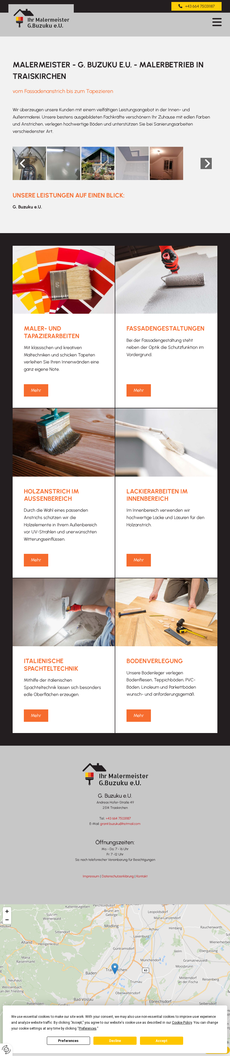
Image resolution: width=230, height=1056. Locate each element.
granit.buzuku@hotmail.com (120, 824)
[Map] (115, 974)
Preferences (68, 1041)
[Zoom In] (7, 911)
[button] (196, 6)
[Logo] (41, 18)
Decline (115, 1041)
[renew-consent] (6, 1049)
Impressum (91, 876)
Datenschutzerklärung (118, 876)
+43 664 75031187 (118, 818)
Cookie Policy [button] (182, 1023)
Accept (161, 1041)
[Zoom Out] (7, 920)
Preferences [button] (87, 1028)
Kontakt (142, 876)
